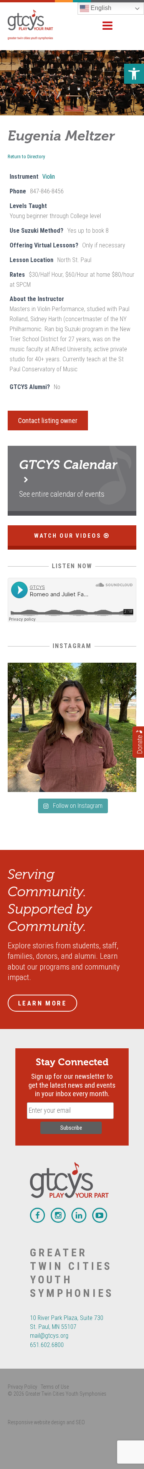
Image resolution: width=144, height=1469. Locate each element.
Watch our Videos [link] (69, 535)
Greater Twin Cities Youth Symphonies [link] (38, 25)
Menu (107, 25)
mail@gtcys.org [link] (49, 1335)
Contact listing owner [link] (48, 420)
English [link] (100, 8)
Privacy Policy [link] (22, 1387)
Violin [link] (48, 176)
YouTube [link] (99, 1215)
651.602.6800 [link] (47, 1345)
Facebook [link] (37, 1215)
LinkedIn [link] (78, 1215)
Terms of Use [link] (55, 1387)
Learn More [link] (42, 1003)
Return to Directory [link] (26, 156)
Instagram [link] (58, 1215)
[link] (134, 74)
